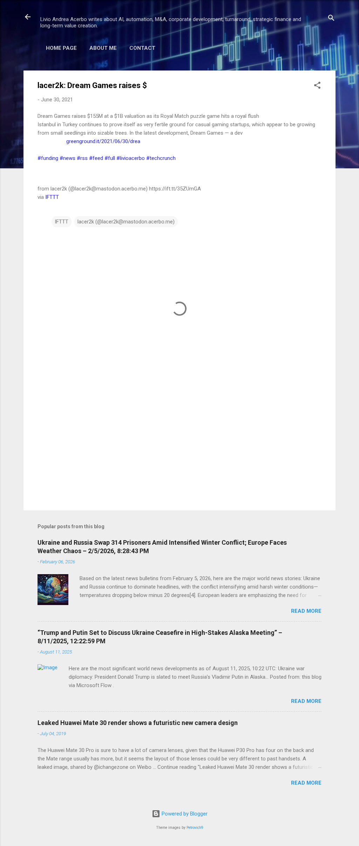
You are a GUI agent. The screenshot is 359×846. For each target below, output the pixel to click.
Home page (61, 48)
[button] (317, 86)
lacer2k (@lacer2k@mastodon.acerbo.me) (126, 222)
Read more (306, 611)
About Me (103, 48)
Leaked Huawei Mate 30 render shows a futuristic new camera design (138, 722)
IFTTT (52, 197)
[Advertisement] (179, 445)
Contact (142, 48)
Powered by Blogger (184, 814)
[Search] (331, 19)
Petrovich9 (195, 827)
